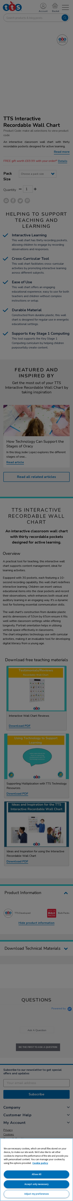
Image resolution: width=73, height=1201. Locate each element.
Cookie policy (40, 1163)
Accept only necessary (36, 1184)
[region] (36, 1169)
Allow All (36, 1174)
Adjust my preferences (36, 1193)
